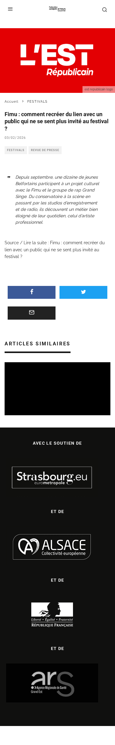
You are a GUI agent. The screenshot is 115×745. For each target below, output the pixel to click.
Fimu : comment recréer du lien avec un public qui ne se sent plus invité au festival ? (55, 249)
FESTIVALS (16, 150)
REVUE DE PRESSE (45, 150)
